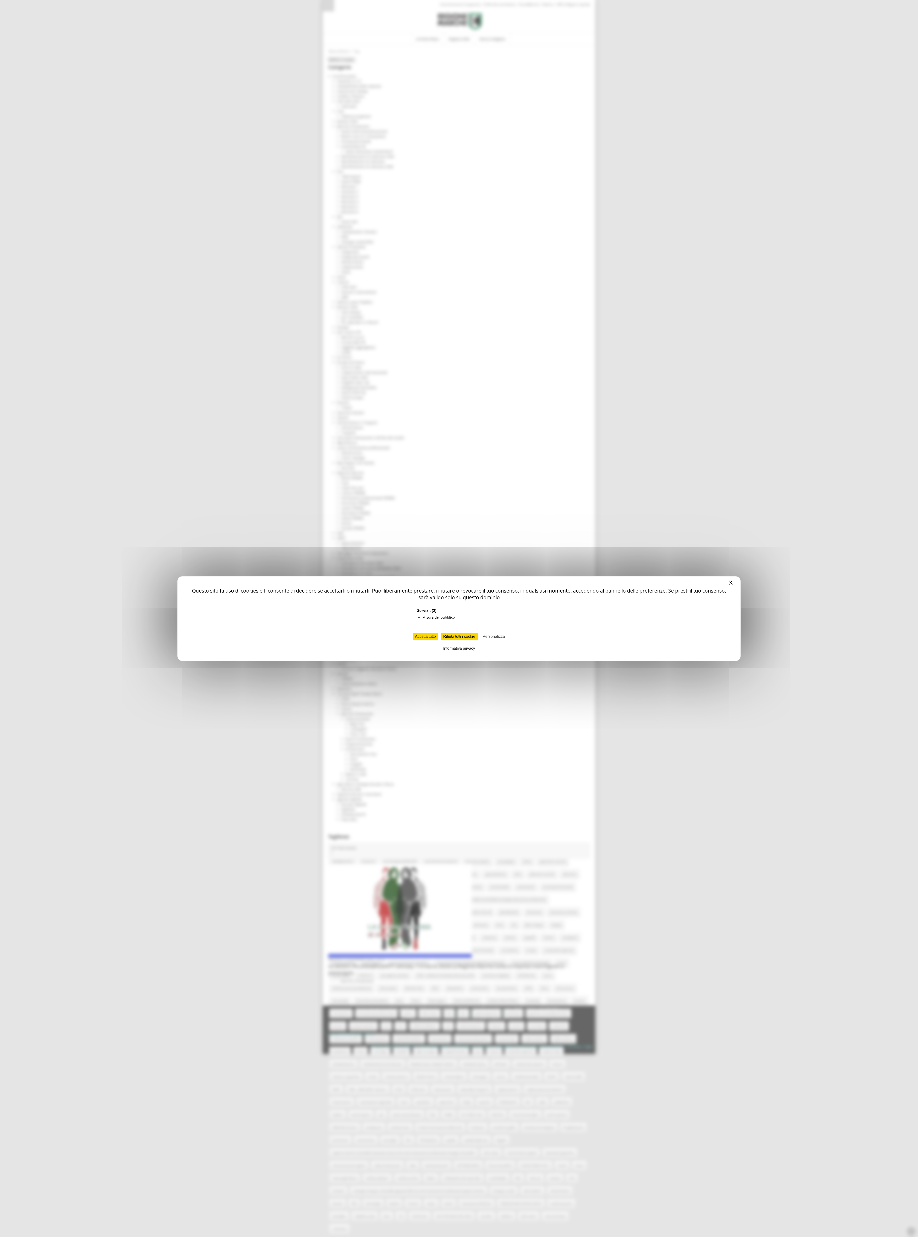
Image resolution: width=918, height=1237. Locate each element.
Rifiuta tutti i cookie (459, 636)
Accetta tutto (425, 636)
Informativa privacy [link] (459, 648)
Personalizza (494, 636)
